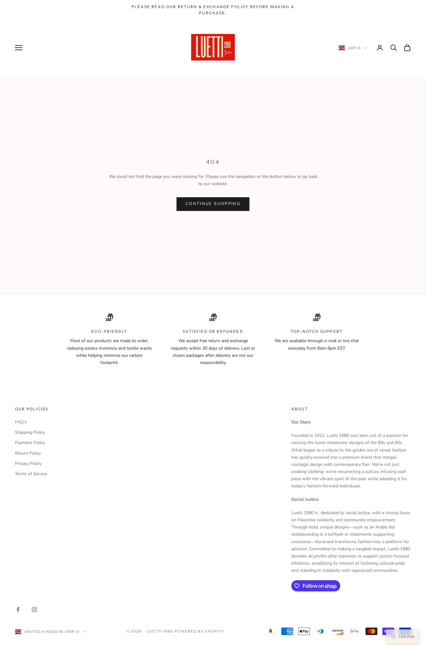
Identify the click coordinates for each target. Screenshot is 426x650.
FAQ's (21, 422)
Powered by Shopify (199, 631)
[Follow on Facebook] (18, 609)
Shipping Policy (30, 432)
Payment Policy (30, 443)
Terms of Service (31, 474)
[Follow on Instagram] (34, 609)
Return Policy (28, 453)
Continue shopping (213, 204)
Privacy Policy (28, 463)
